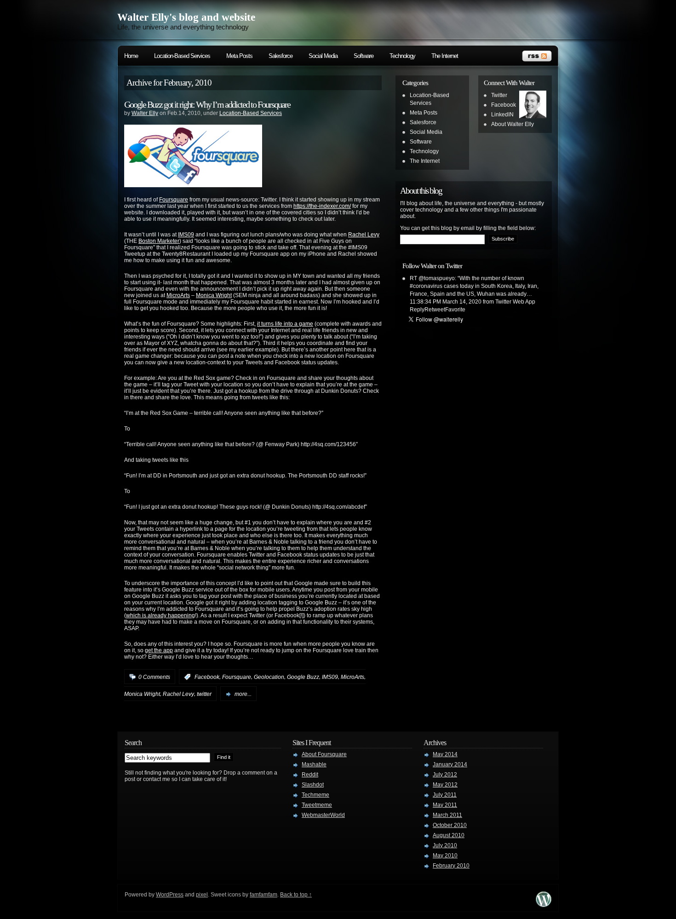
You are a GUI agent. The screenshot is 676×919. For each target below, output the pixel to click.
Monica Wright (214, 295)
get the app (159, 650)
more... (243, 694)
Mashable (314, 764)
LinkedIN (502, 114)
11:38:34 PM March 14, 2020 (445, 302)
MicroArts (178, 295)
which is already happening (160, 615)
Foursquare (173, 199)
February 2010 (451, 865)
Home (131, 55)
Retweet (434, 309)
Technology (402, 55)
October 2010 (450, 825)
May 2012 (445, 784)
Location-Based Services (182, 55)
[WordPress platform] (543, 904)
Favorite (455, 309)
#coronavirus (426, 286)
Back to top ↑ (296, 894)
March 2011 (447, 815)
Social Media (323, 55)
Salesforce (280, 55)
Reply (417, 309)
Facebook (207, 677)
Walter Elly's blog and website (186, 17)
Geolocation (269, 677)
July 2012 (445, 774)
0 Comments (154, 677)
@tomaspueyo (436, 278)
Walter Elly (145, 113)
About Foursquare (324, 754)
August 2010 (448, 835)
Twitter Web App (515, 302)
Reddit (310, 774)
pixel (202, 894)
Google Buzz (303, 677)
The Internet (444, 55)
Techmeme (315, 795)
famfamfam (263, 894)
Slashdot (313, 784)
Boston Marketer (158, 241)
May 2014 (445, 754)
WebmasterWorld (323, 815)
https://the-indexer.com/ (322, 206)
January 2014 (450, 764)
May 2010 (445, 855)
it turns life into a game (285, 324)
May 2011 (445, 805)
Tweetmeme (317, 805)
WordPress (169, 894)
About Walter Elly (512, 124)
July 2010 (445, 845)
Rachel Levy (363, 234)
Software (363, 55)
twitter (204, 694)
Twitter (499, 95)
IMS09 (186, 234)
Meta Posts (239, 55)
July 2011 (445, 795)
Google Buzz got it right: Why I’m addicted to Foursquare (207, 104)
